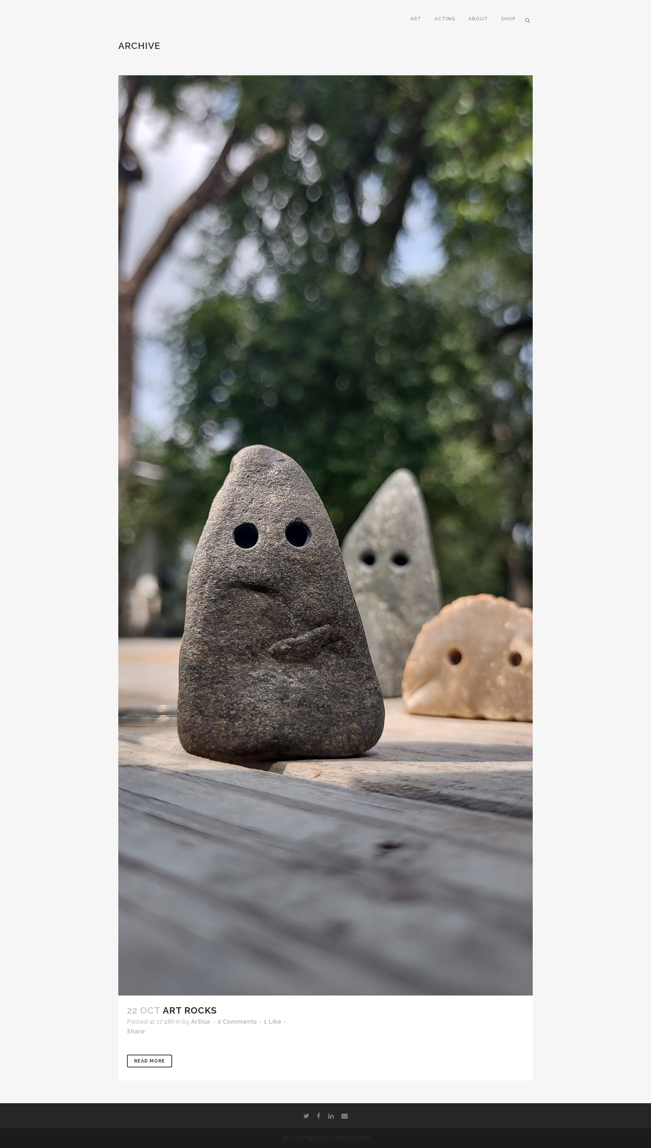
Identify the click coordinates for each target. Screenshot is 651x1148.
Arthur (201, 1021)
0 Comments (237, 1021)
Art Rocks (190, 1010)
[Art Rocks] (325, 535)
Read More (149, 1061)
